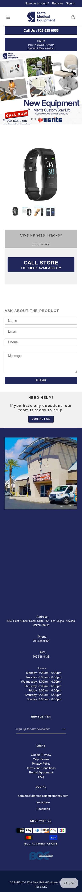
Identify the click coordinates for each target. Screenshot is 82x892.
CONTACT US (41, 419)
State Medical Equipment (45, 882)
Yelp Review (41, 759)
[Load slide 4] (43, 119)
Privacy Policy (41, 763)
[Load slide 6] (51, 119)
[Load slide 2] (35, 119)
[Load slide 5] (47, 119)
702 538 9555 (41, 640)
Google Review (41, 754)
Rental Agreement (41, 772)
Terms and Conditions (41, 768)
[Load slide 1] (32, 119)
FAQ (41, 776)
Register (57, 3)
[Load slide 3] (39, 119)
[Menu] (8, 17)
